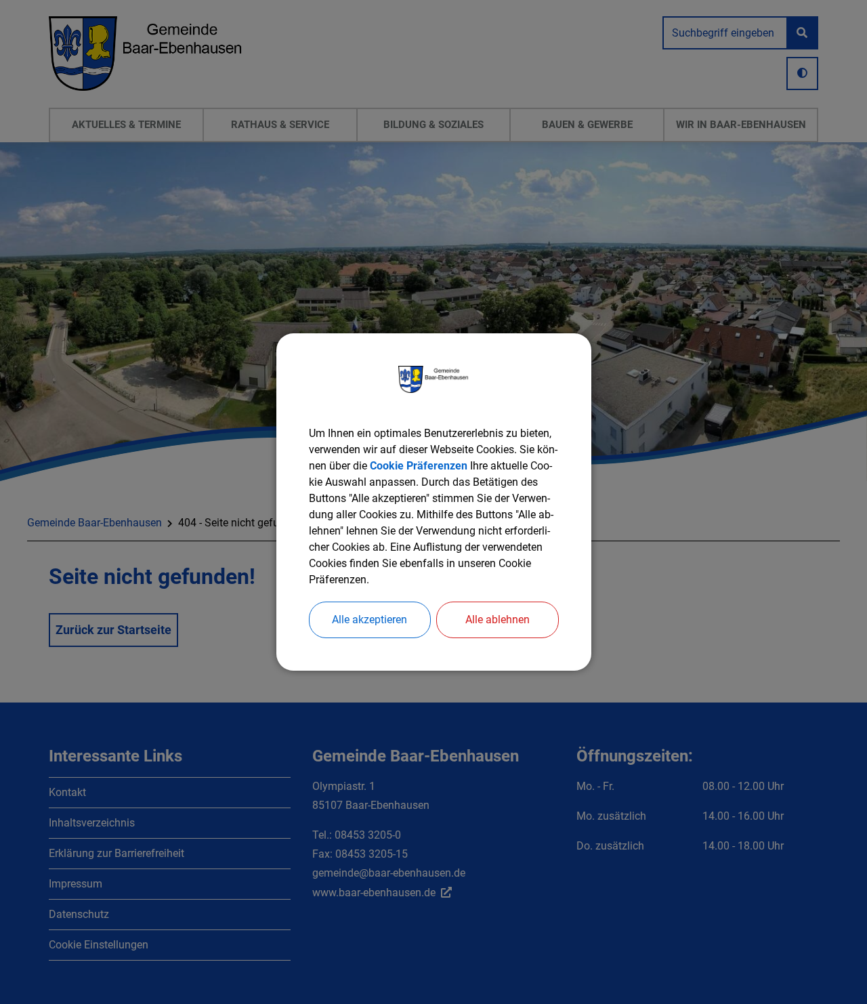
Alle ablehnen (497, 619)
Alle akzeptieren (369, 619)
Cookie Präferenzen (418, 465)
